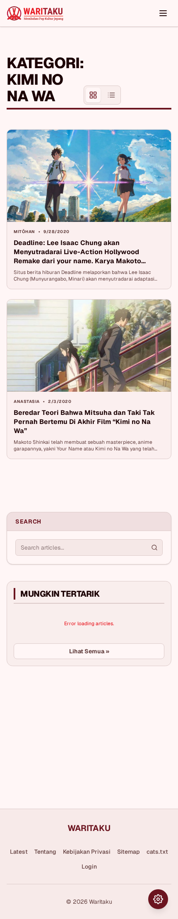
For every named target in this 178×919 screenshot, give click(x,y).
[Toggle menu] (163, 13)
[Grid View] (93, 95)
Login (89, 866)
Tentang (45, 851)
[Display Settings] (158, 899)
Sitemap (128, 851)
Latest (19, 851)
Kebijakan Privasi (87, 851)
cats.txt (157, 851)
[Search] (154, 547)
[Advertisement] (146, 75)
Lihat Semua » (89, 651)
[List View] (111, 95)
